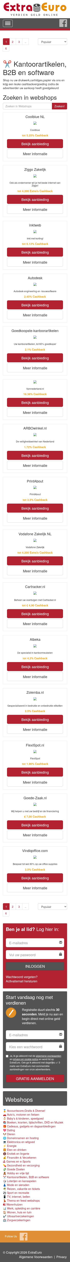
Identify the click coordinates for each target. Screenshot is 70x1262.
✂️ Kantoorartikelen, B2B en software (26, 1177)
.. (25, 42)
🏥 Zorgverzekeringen (16, 1220)
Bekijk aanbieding (35, 143)
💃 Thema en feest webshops (21, 1200)
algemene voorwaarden (48, 1055)
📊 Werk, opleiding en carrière (21, 1208)
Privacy (61, 1257)
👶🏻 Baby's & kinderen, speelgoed (23, 1118)
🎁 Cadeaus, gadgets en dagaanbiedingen (29, 1126)
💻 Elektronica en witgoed (19, 1142)
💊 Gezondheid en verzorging (21, 1165)
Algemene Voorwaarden (35, 1257)
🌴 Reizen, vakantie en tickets (21, 1189)
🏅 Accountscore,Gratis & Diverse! (24, 1111)
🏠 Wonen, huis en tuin (17, 1212)
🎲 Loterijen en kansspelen (19, 1181)
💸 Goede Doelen (14, 1169)
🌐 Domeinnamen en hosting (21, 1138)
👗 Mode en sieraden (16, 1185)
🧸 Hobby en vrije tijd (16, 1173)
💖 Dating (9, 1130)
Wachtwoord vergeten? (22, 977)
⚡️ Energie (10, 1146)
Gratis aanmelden (35, 1078)
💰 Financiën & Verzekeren (19, 1157)
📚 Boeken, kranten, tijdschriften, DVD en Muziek (33, 1122)
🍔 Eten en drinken (14, 1150)
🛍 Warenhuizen (13, 1204)
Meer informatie (35, 153)
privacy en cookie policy (25, 1059)
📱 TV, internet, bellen (16, 1196)
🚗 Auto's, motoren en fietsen (21, 1114)
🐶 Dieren (9, 1134)
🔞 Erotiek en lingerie (16, 1153)
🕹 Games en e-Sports (17, 1161)
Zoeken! (59, 106)
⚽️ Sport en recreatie (16, 1193)
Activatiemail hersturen (21, 981)
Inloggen (35, 966)
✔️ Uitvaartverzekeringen (18, 1216)
